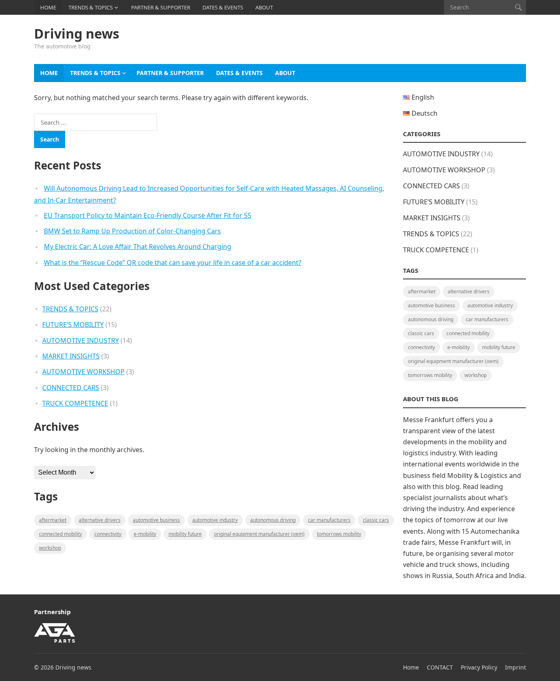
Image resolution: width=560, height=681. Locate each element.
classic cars (376, 519)
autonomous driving (273, 519)
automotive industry (215, 519)
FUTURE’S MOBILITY (73, 324)
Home (411, 667)
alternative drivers (100, 519)
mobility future (185, 533)
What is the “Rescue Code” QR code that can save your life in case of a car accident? (172, 262)
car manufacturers (329, 519)
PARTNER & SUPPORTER (160, 7)
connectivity (107, 533)
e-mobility (145, 533)
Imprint (515, 667)
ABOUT (264, 7)
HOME (48, 7)
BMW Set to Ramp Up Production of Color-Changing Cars (132, 230)
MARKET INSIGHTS (71, 356)
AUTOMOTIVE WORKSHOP (83, 371)
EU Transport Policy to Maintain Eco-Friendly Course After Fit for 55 (147, 215)
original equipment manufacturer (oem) (259, 533)
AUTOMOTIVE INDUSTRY (80, 340)
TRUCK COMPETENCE (75, 403)
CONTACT (440, 667)
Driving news (76, 33)
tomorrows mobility (339, 533)
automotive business (156, 519)
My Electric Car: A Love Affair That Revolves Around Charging (137, 246)
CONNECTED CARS (70, 387)
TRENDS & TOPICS (90, 7)
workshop (50, 547)
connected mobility (60, 533)
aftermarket (52, 519)
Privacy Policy (479, 667)
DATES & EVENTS (223, 7)
